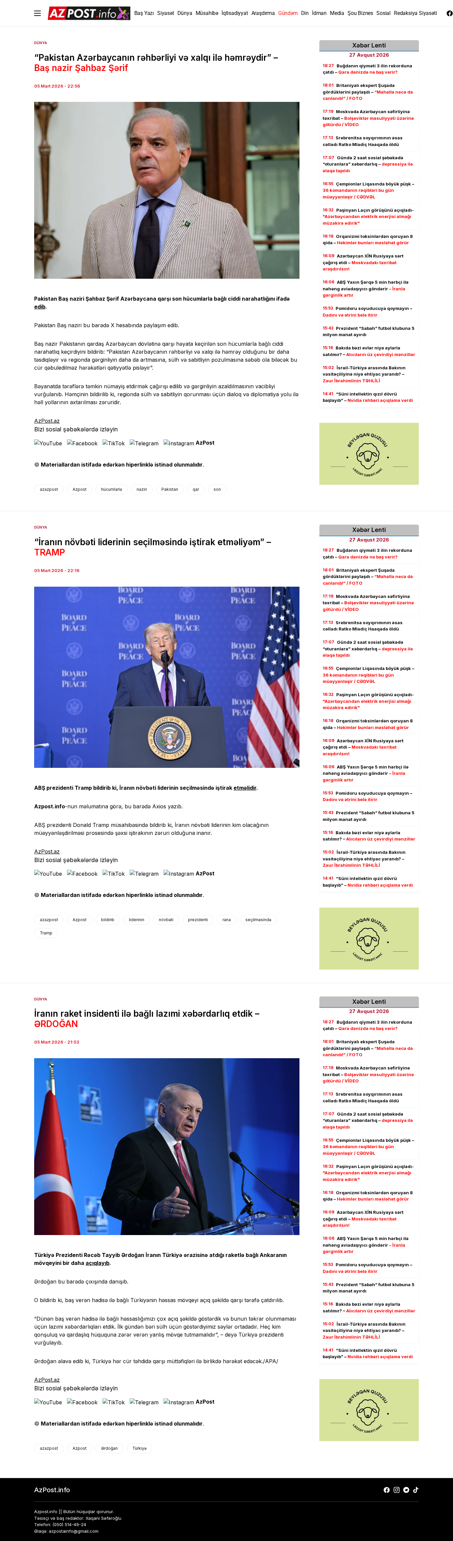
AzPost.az (47, 420)
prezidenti (198, 919)
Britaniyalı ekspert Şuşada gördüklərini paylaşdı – (368, 92)
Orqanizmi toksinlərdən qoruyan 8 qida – (368, 240)
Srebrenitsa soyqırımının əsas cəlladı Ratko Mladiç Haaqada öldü (363, 141)
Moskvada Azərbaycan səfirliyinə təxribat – (368, 118)
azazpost (49, 489)
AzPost (205, 442)
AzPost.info (52, 1490)
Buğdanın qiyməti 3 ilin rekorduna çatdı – (367, 69)
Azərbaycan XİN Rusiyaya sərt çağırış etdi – (363, 263)
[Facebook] (450, 13)
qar (196, 489)
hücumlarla (111, 489)
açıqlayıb (97, 1263)
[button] (37, 13)
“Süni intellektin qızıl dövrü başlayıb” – (368, 397)
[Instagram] (397, 1490)
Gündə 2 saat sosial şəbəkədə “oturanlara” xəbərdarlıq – (368, 164)
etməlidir (244, 787)
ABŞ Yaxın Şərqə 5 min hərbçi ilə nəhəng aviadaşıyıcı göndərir (366, 289)
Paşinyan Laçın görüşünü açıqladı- (368, 216)
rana (227, 919)
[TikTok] (416, 1490)
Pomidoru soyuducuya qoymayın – (367, 312)
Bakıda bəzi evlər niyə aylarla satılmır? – (369, 351)
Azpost (80, 489)
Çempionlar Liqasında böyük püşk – (368, 190)
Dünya (40, 42)
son (217, 489)
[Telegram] (406, 1490)
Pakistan (170, 489)
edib (39, 306)
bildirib (107, 919)
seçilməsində (258, 919)
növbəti (166, 919)
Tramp (46, 932)
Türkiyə (139, 1448)
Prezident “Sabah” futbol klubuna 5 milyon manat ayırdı (369, 331)
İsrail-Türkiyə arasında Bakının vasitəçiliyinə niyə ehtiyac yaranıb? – (364, 374)
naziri (142, 489)
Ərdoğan (109, 1448)
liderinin (136, 919)
